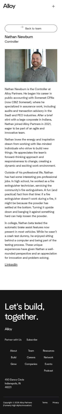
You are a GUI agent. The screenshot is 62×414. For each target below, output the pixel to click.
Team (31, 351)
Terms (45, 403)
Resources (48, 351)
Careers (31, 357)
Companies (31, 364)
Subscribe (32, 339)
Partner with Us (13, 339)
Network (48, 357)
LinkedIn (11, 264)
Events (48, 364)
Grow (14, 364)
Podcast (48, 370)
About (13, 351)
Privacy (56, 403)
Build (13, 357)
